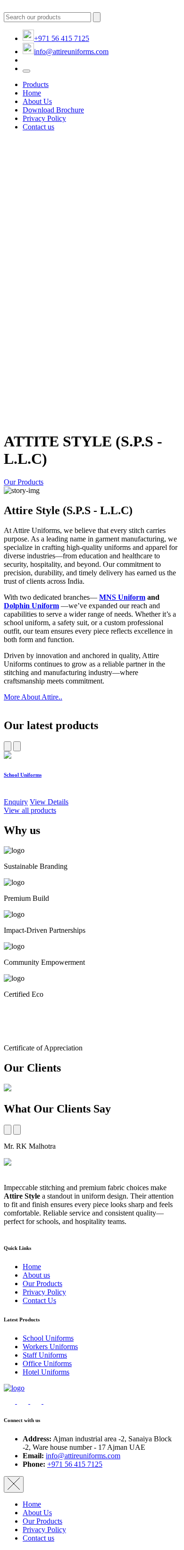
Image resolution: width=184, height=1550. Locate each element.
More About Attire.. (33, 697)
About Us (37, 101)
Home (32, 93)
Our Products (23, 482)
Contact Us (39, 1300)
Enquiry (16, 802)
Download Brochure (53, 110)
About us (36, 1275)
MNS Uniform (122, 597)
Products (36, 84)
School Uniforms (48, 1338)
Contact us (38, 127)
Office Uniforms (47, 1363)
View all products (30, 810)
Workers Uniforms (50, 1347)
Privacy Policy (44, 118)
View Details (49, 802)
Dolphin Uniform (31, 606)
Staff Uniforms (45, 1355)
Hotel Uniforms (46, 1372)
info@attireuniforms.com (71, 52)
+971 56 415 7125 (61, 38)
